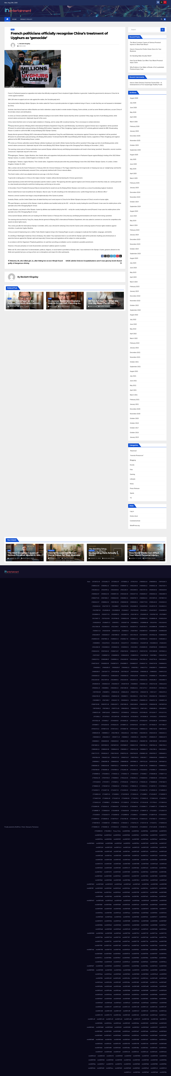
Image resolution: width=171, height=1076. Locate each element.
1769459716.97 (125, 757)
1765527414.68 (153, 684)
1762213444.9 (114, 626)
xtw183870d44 (99, 843)
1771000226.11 (143, 786)
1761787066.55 (115, 618)
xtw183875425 (108, 908)
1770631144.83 (124, 778)
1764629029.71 (153, 667)
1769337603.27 (153, 753)
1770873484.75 (163, 782)
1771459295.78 (163, 794)
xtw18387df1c (108, 1039)
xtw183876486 (126, 921)
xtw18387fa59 (100, 1068)
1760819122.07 (95, 602)
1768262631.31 (163, 733)
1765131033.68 (95, 679)
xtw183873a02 (154, 880)
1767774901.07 (163, 724)
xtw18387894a (144, 957)
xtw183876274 (99, 921)
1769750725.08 (153, 761)
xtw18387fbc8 (145, 1068)
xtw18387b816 (135, 998)
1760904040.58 (124, 602)
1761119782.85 (124, 606)
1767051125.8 (134, 712)
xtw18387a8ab (117, 986)
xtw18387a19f (108, 978)
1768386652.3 (125, 737)
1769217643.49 (114, 753)
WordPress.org (135, 525)
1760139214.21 (95, 590)
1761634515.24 (144, 614)
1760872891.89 (115, 602)
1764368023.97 (134, 663)
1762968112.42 (134, 639)
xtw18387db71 (108, 1035)
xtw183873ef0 (136, 884)
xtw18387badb (108, 1002)
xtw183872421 (117, 859)
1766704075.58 (163, 704)
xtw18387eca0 (144, 1051)
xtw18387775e (144, 941)
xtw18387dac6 (153, 1031)
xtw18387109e (153, 843)
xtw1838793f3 (108, 970)
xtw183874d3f (117, 900)
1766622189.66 (134, 704)
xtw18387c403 (108, 1011)
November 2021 (135, 357)
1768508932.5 (95, 741)
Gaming (132, 474)
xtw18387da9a (144, 1031)
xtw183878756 (135, 953)
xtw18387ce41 (118, 1019)
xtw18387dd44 (153, 1035)
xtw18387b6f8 (126, 998)
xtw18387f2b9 (100, 1060)
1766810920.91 (125, 708)
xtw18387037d (163, 831)
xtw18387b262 (117, 994)
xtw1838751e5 (135, 904)
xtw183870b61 (90, 843)
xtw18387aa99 (144, 986)
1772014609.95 (115, 810)
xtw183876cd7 (135, 929)
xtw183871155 (108, 847)
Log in (132, 511)
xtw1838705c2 (135, 835)
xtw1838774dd (144, 937)
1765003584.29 (124, 675)
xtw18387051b (117, 835)
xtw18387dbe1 (126, 1035)
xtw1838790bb (135, 966)
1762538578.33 (143, 630)
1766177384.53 (143, 696)
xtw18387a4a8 (163, 978)
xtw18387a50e (108, 982)
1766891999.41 (153, 708)
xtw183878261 (135, 949)
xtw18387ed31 (153, 1051)
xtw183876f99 (108, 933)
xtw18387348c (163, 872)
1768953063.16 (95, 749)
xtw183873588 (108, 876)
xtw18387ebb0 (108, 1051)
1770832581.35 (143, 782)
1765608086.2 (105, 688)
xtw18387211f (135, 855)
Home (14, 19)
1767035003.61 (125, 712)
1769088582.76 (143, 749)
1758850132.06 (95, 585)
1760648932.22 (124, 598)
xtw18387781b (153, 941)
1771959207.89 (163, 806)
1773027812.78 (134, 823)
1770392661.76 (125, 773)
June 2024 (133, 216)
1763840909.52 (115, 655)
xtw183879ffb (99, 978)
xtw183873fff (90, 888)
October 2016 (134, 432)
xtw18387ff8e (163, 1072)
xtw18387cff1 (163, 1019)
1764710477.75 (105, 671)
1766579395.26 (124, 704)
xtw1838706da (144, 835)
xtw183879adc (108, 974)
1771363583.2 (115, 794)
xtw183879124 (153, 966)
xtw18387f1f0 (145, 1056)
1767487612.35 (134, 720)
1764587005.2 (134, 667)
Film (131, 469)
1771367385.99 (125, 794)
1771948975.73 (153, 806)
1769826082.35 (95, 765)
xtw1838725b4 (153, 859)
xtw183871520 (144, 847)
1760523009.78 (163, 594)
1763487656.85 (153, 647)
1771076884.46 (163, 786)
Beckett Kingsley (24, 43)
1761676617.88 (154, 614)
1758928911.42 (105, 585)
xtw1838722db (108, 859)
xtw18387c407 (117, 1011)
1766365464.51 (125, 700)
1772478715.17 (163, 818)
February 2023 (134, 286)
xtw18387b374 (163, 994)
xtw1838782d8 (153, 949)
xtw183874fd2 (163, 900)
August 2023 (134, 258)
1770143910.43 (134, 769)
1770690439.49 (153, 778)
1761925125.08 (163, 618)
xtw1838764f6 (153, 921)
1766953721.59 (96, 712)
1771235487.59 (143, 790)
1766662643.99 (153, 704)
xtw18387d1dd (117, 1023)
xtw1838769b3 (144, 925)
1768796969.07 (124, 745)
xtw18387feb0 (154, 1072)
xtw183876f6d (99, 933)
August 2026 (134, 98)
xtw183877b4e (144, 945)
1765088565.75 (153, 675)
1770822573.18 (134, 782)
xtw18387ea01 (153, 1047)
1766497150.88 (95, 704)
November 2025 (135, 140)
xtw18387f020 (119, 1056)
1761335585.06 (116, 610)
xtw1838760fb (135, 917)
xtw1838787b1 (163, 953)
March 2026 (134, 121)
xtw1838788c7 (117, 957)
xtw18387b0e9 (135, 990)
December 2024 (135, 192)
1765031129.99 (134, 675)
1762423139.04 (106, 630)
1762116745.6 (153, 622)
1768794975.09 (114, 745)
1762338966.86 (153, 626)
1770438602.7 (143, 773)
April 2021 (133, 390)
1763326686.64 (105, 647)
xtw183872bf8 (117, 867)
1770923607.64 (106, 786)
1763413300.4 (134, 647)
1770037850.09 (95, 769)
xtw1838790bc (144, 966)
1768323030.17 (106, 737)
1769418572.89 (105, 757)
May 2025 (133, 169)
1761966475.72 (106, 622)
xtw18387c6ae (163, 1011)
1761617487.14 (134, 614)
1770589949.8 (115, 778)
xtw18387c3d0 (99, 1011)
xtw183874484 (163, 888)
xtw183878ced (126, 962)
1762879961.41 (105, 639)
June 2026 (133, 107)
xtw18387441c (144, 888)
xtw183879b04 (117, 974)
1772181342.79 (105, 814)
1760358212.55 (105, 594)
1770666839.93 (143, 778)
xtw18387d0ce (108, 1023)
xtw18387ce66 (127, 1019)
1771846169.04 (114, 806)
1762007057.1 (115, 622)
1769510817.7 (143, 757)
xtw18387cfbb (154, 1019)
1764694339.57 (96, 671)
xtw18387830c (163, 949)
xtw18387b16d (99, 994)
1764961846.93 (115, 675)
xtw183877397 (126, 937)
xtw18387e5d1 (99, 1043)
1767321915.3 (153, 716)
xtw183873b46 (99, 884)
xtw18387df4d (117, 1039)
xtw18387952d (117, 970)
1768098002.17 (105, 733)
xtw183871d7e (144, 851)
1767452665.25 (124, 720)
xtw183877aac (126, 945)
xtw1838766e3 (108, 925)
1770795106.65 (124, 782)
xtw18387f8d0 (136, 1064)
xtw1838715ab (154, 847)
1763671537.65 (143, 651)
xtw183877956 (98, 945)
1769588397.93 (163, 757)
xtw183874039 (99, 888)
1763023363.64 (153, 639)
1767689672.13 (124, 724)
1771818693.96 (95, 806)
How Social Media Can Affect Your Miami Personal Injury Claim (144, 555)
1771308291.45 (96, 794)
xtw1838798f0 (153, 970)
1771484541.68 (106, 798)
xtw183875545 (126, 908)
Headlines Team (109, 558)
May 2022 (133, 329)
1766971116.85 (106, 712)
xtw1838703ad (98, 835)
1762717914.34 (134, 634)
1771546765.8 (134, 798)
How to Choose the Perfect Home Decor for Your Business (64, 554)
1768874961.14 (143, 745)
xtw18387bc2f (126, 1002)
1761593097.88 (125, 614)
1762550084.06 (153, 630)
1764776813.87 (125, 671)
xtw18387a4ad (99, 982)
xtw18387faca (109, 1068)
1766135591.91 (134, 696)
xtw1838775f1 (108, 941)
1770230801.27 (153, 769)
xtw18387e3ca (163, 1039)
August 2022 (134, 315)
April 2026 (133, 117)
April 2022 (133, 333)
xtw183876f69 (90, 933)
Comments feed (135, 521)
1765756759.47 (153, 688)
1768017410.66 (153, 729)
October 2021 (134, 362)
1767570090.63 (163, 720)
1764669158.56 (163, 667)
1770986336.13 (134, 786)
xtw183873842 (163, 876)
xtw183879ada (99, 974)
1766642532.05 (143, 704)
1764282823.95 (105, 663)
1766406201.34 (143, 700)
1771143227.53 (115, 790)
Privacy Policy (26, 19)
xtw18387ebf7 (117, 1051)
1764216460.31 (163, 659)
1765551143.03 (163, 684)
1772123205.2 (153, 810)
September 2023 (135, 253)
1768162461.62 (125, 733)
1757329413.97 (115, 581)
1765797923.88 (97, 692)
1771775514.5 (153, 802)
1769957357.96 (143, 765)
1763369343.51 (115, 647)
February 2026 (134, 126)
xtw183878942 (126, 957)
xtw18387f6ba (92, 1064)
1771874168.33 (124, 806)
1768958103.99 (105, 749)
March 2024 (134, 225)
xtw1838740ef (108, 888)
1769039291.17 (124, 749)
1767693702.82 (134, 724)
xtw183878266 (144, 949)
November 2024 (135, 197)
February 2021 (134, 399)
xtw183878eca (163, 962)
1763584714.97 (115, 651)
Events (132, 465)
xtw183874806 (153, 892)
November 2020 (135, 413)
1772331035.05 (163, 814)
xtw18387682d (117, 925)
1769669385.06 (124, 761)
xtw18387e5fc (108, 1043)
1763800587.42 (105, 655)
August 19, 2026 (55, 558)
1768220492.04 (143, 733)
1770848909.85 (153, 782)
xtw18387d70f (163, 1027)
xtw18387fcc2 (127, 1072)
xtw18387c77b (108, 1015)
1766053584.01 (105, 696)
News (12, 29)
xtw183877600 (117, 941)
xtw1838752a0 (153, 904)
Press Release (135, 488)
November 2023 (135, 244)
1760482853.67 (143, 594)
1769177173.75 (95, 753)
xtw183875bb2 (144, 912)
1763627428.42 (124, 651)
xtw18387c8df (126, 1015)
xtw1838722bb (163, 855)
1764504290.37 (106, 667)
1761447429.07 (153, 610)
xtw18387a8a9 (108, 986)
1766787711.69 (115, 708)
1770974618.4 (124, 786)
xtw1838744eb (98, 892)
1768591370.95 (124, 741)
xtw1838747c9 (144, 892)
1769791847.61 (163, 761)
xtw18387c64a (153, 1011)
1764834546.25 (144, 671)
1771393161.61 (134, 794)
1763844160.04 (125, 655)
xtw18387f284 (92, 1060)
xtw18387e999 (108, 1047)
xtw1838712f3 (135, 847)
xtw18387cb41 (135, 1015)
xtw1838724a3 (126, 859)
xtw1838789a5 (153, 957)
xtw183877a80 (117, 945)
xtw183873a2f (163, 880)
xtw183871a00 (108, 851)
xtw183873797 (135, 876)
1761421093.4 (143, 610)
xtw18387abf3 (163, 986)
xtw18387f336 (136, 1060)
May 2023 (133, 272)
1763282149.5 (163, 643)
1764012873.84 (163, 655)
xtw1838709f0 (135, 839)
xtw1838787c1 (98, 957)
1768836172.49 (134, 745)
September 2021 (135, 366)
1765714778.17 (143, 688)
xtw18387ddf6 (90, 1039)
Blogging (133, 460)
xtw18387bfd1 (99, 1006)
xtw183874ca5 (109, 900)
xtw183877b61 (153, 945)
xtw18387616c (144, 917)
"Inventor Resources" (137, 455)
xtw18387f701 (109, 1064)
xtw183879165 (163, 966)
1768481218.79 (163, 737)
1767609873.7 (95, 724)
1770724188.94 (96, 782)
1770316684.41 (106, 773)
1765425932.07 (115, 684)
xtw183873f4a (145, 884)
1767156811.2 (96, 716)
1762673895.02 (115, 634)
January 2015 (134, 437)
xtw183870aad (163, 839)
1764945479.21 (105, 675)
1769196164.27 (105, 753)
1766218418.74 (163, 696)
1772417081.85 (124, 818)
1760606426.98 (114, 598)
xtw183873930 (117, 880)
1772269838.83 (143, 814)
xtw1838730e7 (98, 872)
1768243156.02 (153, 733)
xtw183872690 (163, 859)
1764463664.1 (96, 667)
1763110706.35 (105, 643)
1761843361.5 (134, 618)
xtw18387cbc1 (163, 1015)
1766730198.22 (97, 708)
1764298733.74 (114, 663)
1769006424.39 (115, 749)
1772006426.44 (105, 810)
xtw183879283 (90, 970)
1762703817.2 (124, 634)
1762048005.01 (134, 622)
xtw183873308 (126, 872)
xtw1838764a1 (135, 921)
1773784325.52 (115, 827)
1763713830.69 (153, 651)
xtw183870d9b (109, 843)
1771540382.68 (125, 798)
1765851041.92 (115, 692)
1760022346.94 (134, 585)
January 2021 (134, 404)
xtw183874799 (135, 892)
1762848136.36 (95, 639)
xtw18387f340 (145, 1060)
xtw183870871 (117, 839)
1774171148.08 (153, 827)
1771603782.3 (163, 798)
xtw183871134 (99, 847)
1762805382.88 (163, 634)
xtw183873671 (126, 876)
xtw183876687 (163, 921)
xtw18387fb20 (118, 1068)
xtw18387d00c (99, 1023)
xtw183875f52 (126, 917)
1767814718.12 (95, 729)
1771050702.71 (153, 786)
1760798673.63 (163, 598)
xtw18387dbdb (117, 1035)
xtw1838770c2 (135, 933)
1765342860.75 (163, 679)
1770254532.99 (163, 769)
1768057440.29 (163, 729)
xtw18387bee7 (154, 1002)
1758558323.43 (143, 581)
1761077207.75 (106, 606)
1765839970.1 (106, 692)
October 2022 (134, 305)
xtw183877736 (135, 941)
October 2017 (134, 428)
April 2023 (133, 277)
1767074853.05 (143, 712)
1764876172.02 (163, 671)
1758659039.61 (153, 581)
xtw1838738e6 (108, 880)
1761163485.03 (134, 606)
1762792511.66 (153, 634)
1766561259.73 (114, 704)
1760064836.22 (143, 585)
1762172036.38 (96, 626)
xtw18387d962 (117, 1031)
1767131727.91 (163, 712)
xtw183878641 (117, 953)
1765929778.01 (134, 692)
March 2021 (134, 395)
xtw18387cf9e (145, 1019)
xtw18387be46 (135, 1002)
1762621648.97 (96, 634)
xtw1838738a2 (99, 880)
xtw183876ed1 (163, 929)
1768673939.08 (153, 741)
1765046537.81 (143, 675)
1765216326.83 (124, 679)
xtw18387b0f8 (144, 990)
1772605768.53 (96, 823)
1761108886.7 (115, 606)
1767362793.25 (163, 716)
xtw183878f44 (99, 966)
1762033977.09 (125, 622)
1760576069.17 (105, 598)
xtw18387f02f (127, 1056)
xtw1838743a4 (135, 888)
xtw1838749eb (126, 896)
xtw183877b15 (135, 945)
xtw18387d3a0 (153, 1023)
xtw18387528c (144, 904)
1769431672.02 (115, 757)
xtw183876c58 (126, 929)
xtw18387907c (126, 966)
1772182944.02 (115, 814)
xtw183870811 (108, 839)
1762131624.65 (163, 622)
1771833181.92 (105, 806)
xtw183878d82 (135, 962)
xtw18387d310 (144, 1023)
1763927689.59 (144, 655)
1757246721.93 (96, 581)
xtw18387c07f (108, 1006)
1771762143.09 (144, 802)
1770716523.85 (163, 778)
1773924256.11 (124, 827)
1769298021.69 (143, 753)
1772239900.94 (125, 814)
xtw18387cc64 (100, 1019)
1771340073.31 (106, 794)
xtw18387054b (126, 835)
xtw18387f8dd (145, 1064)
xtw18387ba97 (99, 1002)
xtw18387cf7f (136, 1019)
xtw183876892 (135, 925)
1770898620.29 (96, 786)
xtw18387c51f (144, 1011)
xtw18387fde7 (145, 1072)
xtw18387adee (117, 990)
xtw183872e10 (144, 867)
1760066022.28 (153, 585)
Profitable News (28, 558)
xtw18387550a (117, 908)
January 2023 (134, 291)
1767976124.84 (134, 729)
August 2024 (134, 211)
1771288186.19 (163, 790)
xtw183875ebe (108, 917)
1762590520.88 (163, 630)
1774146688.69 (143, 827)
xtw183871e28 (163, 851)
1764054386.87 (105, 659)
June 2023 (133, 267)
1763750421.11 (163, 651)
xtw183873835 (153, 876)
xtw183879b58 (135, 974)
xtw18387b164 (163, 990)
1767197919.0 (105, 716)
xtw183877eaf (90, 949)
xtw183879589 (126, 970)
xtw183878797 (153, 953)
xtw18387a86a (99, 986)
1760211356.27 (124, 590)
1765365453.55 (96, 684)
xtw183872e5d (153, 867)
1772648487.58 (105, 823)
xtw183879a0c (163, 970)
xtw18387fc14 (154, 1068)
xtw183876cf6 (144, 929)
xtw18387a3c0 (135, 978)
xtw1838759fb (108, 912)
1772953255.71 (125, 823)
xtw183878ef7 (90, 966)
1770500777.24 (163, 773)
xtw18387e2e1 (153, 1039)
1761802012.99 (125, 618)
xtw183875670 (144, 908)
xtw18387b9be (163, 998)
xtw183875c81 (163, 912)
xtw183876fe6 (117, 933)
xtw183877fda (117, 949)
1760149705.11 (105, 590)
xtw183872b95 (108, 867)
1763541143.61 (95, 651)
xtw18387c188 (135, 1006)
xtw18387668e (99, 925)
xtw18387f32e (127, 1060)
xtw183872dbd (135, 867)
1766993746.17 (115, 712)
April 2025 (133, 173)
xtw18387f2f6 (118, 1060)
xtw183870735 (153, 835)
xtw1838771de (153, 933)
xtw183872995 (135, 863)
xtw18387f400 (154, 1060)
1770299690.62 (96, 773)
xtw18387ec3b (126, 1051)
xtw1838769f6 (153, 925)
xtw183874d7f (126, 900)
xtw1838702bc (144, 831)
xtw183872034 (117, 855)
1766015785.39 (96, 696)
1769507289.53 (134, 757)
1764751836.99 (115, 671)
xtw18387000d (126, 831)
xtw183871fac (108, 855)
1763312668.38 (96, 647)
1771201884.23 (134, 790)
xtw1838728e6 (117, 863)
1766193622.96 (153, 696)
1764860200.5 (153, 671)
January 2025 (134, 187)
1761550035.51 (115, 614)
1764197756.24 (153, 659)
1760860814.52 (105, 602)
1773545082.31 (105, 827)
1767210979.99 (115, 716)
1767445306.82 (114, 720)
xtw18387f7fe (118, 1064)
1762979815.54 (143, 639)
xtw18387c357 (163, 1006)
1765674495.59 (124, 688)
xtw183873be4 (118, 884)
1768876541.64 (153, 745)
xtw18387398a (126, 880)
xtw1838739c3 (135, 880)
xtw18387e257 (144, 1039)
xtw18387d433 (163, 1023)
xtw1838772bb (99, 937)
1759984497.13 (124, 585)
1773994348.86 (134, 827)
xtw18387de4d (99, 1039)
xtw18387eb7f (99, 1051)
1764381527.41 (143, 663)
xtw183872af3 (163, 863)
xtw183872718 (99, 863)
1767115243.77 (153, 712)
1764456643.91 (163, 663)
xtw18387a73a (153, 982)
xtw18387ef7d (110, 1056)
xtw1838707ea (99, 839)
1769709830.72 (134, 761)
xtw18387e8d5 (163, 1043)
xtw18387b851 (144, 998)
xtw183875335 (163, 904)
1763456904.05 (143, 647)
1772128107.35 (163, 810)
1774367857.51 (163, 827)
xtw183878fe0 (108, 966)
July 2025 (133, 159)
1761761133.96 (105, 618)
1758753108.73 (163, 581)
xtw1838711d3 (126, 847)
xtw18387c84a (117, 1015)
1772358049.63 (95, 818)
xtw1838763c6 (117, 921)
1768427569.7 (143, 737)
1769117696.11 (153, 749)
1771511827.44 (116, 798)
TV (131, 498)
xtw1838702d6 (153, 831)
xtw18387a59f (117, 982)
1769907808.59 (124, 765)
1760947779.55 (143, 602)
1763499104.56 (163, 647)
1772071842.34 (134, 810)
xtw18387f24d (163, 1056)
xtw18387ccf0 (109, 1019)
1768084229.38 (96, 733)
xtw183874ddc (136, 900)
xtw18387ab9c (154, 986)
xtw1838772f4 (117, 937)
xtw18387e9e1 (144, 1047)
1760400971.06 (114, 594)
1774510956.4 (107, 831)
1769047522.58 (134, 749)
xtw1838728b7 (108, 863)
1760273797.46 (143, 590)
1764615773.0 (143, 667)
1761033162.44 (96, 606)
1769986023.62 (153, 765)
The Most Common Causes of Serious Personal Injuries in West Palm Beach (25, 555)
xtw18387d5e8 (144, 1027)
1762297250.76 (143, 626)
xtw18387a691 (135, 982)
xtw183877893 (163, 941)
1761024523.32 (163, 602)
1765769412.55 (163, 688)
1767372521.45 (96, 720)
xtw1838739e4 (144, 880)
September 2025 (135, 150)
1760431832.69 (124, 594)
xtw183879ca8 (154, 974)
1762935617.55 (124, 639)
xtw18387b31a (135, 994)
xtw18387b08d (126, 990)
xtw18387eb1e (163, 1047)
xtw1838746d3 (126, 892)
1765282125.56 (143, 679)
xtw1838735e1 (117, 876)
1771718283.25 (125, 802)
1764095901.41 (115, 659)
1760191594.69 (115, 590)
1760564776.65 (95, 598)
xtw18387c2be (153, 1006)
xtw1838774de (153, 937)
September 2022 (135, 310)
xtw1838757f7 (163, 908)
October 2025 (134, 145)
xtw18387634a (108, 921)
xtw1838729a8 (144, 863)
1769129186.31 (163, 749)
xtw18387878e (144, 953)
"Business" (133, 451)
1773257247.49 (144, 823)
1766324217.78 (115, 700)
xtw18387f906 (154, 1064)
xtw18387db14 (163, 1031)
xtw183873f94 (154, 884)
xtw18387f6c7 (100, 1064)
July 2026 (133, 103)
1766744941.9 (106, 708)
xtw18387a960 (126, 986)
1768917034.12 (163, 745)
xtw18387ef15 (101, 1056)
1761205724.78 (153, 606)
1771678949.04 (115, 802)
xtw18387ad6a (108, 990)
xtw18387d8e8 (98, 1031)
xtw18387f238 (154, 1056)
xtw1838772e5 (108, 937)
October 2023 (134, 249)
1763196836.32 (134, 643)
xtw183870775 (163, 835)
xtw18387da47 (135, 1031)
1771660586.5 (105, 802)
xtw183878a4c (163, 957)
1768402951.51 (134, 737)
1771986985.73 (96, 810)
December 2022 (135, 296)
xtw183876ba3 (117, 929)
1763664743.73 (134, 651)
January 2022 (134, 348)
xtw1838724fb (135, 859)
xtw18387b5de (108, 998)
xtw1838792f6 (99, 970)
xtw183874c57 (90, 900)
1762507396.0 (134, 630)
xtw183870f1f (126, 843)
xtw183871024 (144, 843)
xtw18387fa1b (91, 1068)
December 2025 (135, 136)
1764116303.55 (124, 659)
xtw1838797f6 (135, 970)
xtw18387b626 (117, 998)
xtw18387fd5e (136, 1072)
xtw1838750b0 (98, 904)
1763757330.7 (96, 655)
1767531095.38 (153, 720)
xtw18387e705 (117, 1043)
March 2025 (134, 178)
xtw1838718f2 (163, 847)
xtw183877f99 (99, 949)
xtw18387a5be (126, 982)
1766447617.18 (153, 700)
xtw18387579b (154, 908)
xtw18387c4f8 (126, 1011)
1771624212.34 (96, 802)
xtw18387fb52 (136, 1068)
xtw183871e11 (153, 851)
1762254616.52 (124, 626)
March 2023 (134, 282)
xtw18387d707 (154, 1027)
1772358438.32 (105, 818)
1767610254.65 (105, 724)
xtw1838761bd (163, 917)
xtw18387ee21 (92, 1056)
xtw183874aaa (153, 896)
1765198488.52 (114, 679)
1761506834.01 (96, 614)
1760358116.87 (95, 594)
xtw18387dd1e (144, 1035)
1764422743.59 (153, 663)
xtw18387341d (144, 872)
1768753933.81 (105, 745)
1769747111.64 (143, 761)
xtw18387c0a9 (117, 1006)
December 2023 (135, 239)
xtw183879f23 (163, 974)
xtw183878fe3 (117, 966)
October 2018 (134, 423)
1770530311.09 (96, 778)
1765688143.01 (134, 688)
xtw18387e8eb (98, 1047)
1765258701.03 (134, 679)
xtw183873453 (153, 872)
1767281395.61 (134, 716)
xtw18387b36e (153, 994)
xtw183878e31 (144, 962)
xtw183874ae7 (163, 896)
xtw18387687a (126, 925)
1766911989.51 (163, 708)
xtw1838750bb (108, 904)
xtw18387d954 (108, 1031)
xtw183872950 (126, 863)
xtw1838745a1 (108, 892)
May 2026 (133, 112)
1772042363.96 (125, 810)
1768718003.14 (95, 745)
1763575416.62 (105, 651)
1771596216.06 (154, 798)
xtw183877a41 (108, 945)
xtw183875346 (99, 908)
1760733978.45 (153, 598)
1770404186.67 (134, 773)
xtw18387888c (108, 957)
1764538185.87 (116, 667)
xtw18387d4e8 (109, 1027)
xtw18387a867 (163, 982)
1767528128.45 (143, 720)
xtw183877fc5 (108, 949)
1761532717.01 (105, 614)
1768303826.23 (96, 737)
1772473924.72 (153, 818)
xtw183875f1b (117, 917)
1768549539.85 (105, 741)
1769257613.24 (124, 753)
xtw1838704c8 (108, 835)
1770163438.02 (143, 769)
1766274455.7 (105, 700)
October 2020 (134, 418)
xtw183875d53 (99, 917)
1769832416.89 (105, 765)
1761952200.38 (97, 622)
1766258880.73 (96, 700)
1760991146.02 (153, 602)
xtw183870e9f (118, 843)
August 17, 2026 (95, 558)
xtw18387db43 (98, 1035)
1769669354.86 (115, 761)
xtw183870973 (126, 839)
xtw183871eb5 (99, 855)
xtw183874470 (153, 888)
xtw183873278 (108, 872)
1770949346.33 (115, 786)
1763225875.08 (144, 643)
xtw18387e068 (135, 1039)
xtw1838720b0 (126, 855)
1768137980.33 (115, 733)
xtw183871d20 (135, 851)
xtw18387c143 (126, 1006)
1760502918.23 (153, 594)
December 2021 (135, 352)
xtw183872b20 (99, 867)
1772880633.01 (115, 823)
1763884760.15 (134, 655)
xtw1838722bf (99, 859)
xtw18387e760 (126, 1043)
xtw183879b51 (126, 974)
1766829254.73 (134, 708)
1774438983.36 (98, 831)
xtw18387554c (135, 908)
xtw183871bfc (126, 851)
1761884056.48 (153, 618)
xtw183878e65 (153, 962)
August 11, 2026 (136, 558)
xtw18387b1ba (108, 994)
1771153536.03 (124, 790)
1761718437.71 (96, 618)
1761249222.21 (163, 606)
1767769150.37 (153, 724)
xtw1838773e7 (135, 937)
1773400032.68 (163, 823)
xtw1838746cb (117, 892)
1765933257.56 (144, 692)
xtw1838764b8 (144, 921)
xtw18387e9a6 (117, 1047)
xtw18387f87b (127, 1064)
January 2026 (134, 131)
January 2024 (134, 234)
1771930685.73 (143, 806)
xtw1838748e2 (108, 896)
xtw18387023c (135, 831)
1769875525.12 (114, 765)
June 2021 (133, 381)
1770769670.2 (114, 782)
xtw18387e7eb (144, 1043)
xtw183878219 (126, 949)
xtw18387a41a (144, 978)
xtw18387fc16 (163, 1068)
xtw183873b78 (109, 884)
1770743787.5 (105, 782)
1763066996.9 (96, 643)
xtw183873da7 (127, 884)
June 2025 (133, 164)
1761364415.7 (125, 610)
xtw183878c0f (117, 962)
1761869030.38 (143, 618)
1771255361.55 (153, 790)
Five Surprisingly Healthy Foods (151, 84)
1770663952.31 (134, 778)
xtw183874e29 (145, 900)
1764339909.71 (124, 663)
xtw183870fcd (135, 843)
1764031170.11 (95, 659)
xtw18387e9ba (126, 1047)
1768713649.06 (163, 741)
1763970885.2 (153, 655)
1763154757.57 (125, 643)
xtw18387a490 (153, 978)
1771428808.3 (143, 794)
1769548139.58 (153, 757)
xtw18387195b (99, 851)
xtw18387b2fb (126, 994)
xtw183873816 (144, 876)
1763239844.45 (154, 643)
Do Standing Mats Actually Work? (141, 56)
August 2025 (134, 154)
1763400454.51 (125, 647)
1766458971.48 (163, 700)
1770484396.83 (153, 773)
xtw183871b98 (117, 851)
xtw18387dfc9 (126, 1039)
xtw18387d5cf (135, 1027)
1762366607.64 (163, 626)
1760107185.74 (163, 585)
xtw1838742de (126, 888)
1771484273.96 (97, 798)
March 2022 (134, 338)
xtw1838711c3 (117, 847)
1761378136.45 (134, 610)
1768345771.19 (116, 737)
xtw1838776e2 (126, 941)
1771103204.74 (95, 790)
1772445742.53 (143, 818)
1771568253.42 (144, 798)
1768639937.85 (143, 741)
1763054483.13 (163, 639)
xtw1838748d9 (99, 896)
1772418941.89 (134, 818)
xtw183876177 (153, 917)
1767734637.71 (143, 724)
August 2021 (134, 371)
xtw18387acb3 (99, 990)
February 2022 (134, 343)
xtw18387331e (135, 872)
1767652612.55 (114, 724)
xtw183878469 (98, 953)
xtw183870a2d (144, 839)
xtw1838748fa (117, 896)
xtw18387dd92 (163, 1035)
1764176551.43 (143, 659)
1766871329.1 (143, 708)
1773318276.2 (153, 823)
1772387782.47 (114, 818)
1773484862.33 (95, 827)
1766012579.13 (163, 692)
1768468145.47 (153, 737)
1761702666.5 (163, 614)
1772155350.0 (96, 814)
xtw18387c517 (135, 1011)
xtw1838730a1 (163, 867)
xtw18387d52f (117, 1027)
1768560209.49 (114, 741)
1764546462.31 (125, 667)
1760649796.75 (134, 598)
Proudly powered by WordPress (12, 827)
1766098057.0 (124, 696)
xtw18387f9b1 (163, 1064)
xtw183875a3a (117, 912)
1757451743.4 (134, 581)
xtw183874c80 (99, 900)
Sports (132, 493)
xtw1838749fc (135, 896)
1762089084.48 (144, 622)
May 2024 (133, 220)
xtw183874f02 (154, 900)
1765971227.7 (153, 692)
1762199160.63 (105, 626)
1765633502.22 (114, 688)
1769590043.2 (95, 761)
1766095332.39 (115, 696)
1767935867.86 (124, 729)
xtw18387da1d (126, 1031)
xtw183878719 (126, 953)
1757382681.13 (125, 581)
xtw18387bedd (144, 1002)
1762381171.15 (96, 630)
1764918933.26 (95, 675)
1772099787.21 (144, 810)
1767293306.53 (144, 716)
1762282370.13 (134, 626)
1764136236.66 (134, 659)
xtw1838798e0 (144, 970)
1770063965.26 (105, 769)
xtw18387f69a (163, 1060)
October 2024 (134, 202)
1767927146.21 (114, 729)
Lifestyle (132, 479)
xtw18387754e (163, 937)
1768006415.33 (143, 729)
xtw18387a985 (135, 986)
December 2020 (135, 409)
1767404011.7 (105, 720)
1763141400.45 (115, 643)
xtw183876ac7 (163, 925)
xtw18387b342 (144, 994)
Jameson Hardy (68, 558)
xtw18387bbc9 (117, 1002)
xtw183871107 (163, 843)
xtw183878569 (108, 953)
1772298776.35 (153, 814)
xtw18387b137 (153, 990)
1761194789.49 (143, 606)
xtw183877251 (163, 933)
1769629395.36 (105, 761)
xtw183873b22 (90, 884)
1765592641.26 (96, 688)
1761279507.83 (96, 610)
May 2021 (133, 385)
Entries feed (134, 516)
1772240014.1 (134, 814)
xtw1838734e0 (98, 876)
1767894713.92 (105, 729)
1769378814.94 (96, 757)
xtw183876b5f (108, 929)
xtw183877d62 (163, 945)
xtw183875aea (126, 912)
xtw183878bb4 (99, 962)
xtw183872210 (153, 855)
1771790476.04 (163, 802)
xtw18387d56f (126, 1027)
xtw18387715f (144, 933)
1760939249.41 (134, 602)
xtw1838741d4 (117, 888)
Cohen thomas (24, 306)
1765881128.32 (125, 692)
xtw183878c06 (108, 962)
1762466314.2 (125, 630)
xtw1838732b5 (117, 872)
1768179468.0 (134, 733)
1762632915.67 (106, 634)
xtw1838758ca (99, 912)
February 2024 (134, 230)
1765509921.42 (143, 684)
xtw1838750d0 (117, 904)
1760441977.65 (134, 594)
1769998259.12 (163, 765)
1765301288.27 (153, 679)
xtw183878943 (135, 957)
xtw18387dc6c (135, 1035)
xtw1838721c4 (144, 855)
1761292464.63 (106, 610)
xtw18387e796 (135, 1043)
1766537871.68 (105, 704)
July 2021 (133, 376)
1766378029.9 (134, 700)
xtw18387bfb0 (163, 1002)
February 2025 (134, 183)
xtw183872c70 (126, 867)
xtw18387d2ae (135, 1023)
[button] (161, 19)
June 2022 (133, 324)
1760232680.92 (134, 590)
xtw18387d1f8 (126, 1023)
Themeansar (35, 827)
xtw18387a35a (126, 978)
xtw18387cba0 (144, 1015)
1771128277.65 (105, 790)
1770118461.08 (124, 769)
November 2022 (135, 300)
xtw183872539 (144, 859)
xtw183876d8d (153, 929)
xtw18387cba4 (153, 1015)
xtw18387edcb (163, 1051)
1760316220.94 (163, 590)
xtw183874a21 (144, 896)
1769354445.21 (163, 753)
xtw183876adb (99, 929)
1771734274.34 (134, 802)
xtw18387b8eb (153, 998)
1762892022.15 (115, 639)
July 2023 (133, 263)
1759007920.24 (114, 585)
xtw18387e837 (153, 1043)
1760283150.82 (153, 590)
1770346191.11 (115, 773)
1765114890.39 (163, 675)
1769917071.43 (134, 765)
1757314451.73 (105, 581)
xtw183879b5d (144, 974)
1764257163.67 (95, 663)
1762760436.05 (143, 634)
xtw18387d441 (90, 1027)
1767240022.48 (125, 716)
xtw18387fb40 (127, 1068)
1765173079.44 (105, 679)
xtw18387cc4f (91, 1019)
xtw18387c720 (99, 1015)
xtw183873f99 (163, 884)
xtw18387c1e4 (144, 1006)
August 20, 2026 (14, 558)
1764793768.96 (134, 671)
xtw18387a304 (117, 978)
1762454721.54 (116, 630)
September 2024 (135, 206)
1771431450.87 (153, 794)
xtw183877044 (126, 933)
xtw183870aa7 (153, 839)
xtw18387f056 (136, 1056)
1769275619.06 (134, 753)
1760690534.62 (143, 598)
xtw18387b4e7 (99, 998)
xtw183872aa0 (154, 863)
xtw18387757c (99, 941)
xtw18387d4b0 (99, 1027)
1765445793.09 (125, 684)
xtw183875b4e (135, 912)
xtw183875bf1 (153, 912)
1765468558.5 (134, 684)
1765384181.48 (106, 684)
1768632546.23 (134, 741)
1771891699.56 (134, 806)
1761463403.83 (163, 610)
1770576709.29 (106, 778)
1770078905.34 (115, 769)
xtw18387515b (126, 904)
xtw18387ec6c (135, 1051)
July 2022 (133, 319)
